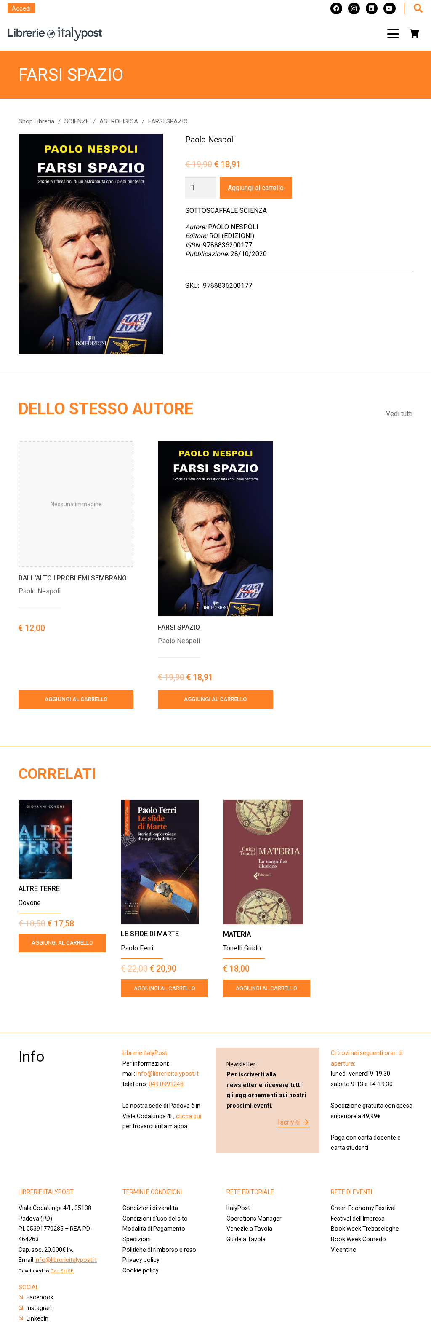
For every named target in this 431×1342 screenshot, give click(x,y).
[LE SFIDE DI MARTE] (164, 862)
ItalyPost (238, 1208)
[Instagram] (354, 8)
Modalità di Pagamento (153, 1228)
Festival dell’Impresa (358, 1218)
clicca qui (188, 1116)
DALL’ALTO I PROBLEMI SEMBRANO (73, 578)
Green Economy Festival (363, 1208)
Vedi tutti (399, 414)
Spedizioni (136, 1239)
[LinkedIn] (372, 8)
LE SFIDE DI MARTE (150, 934)
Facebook (40, 1297)
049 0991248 (166, 1084)
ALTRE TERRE (39, 889)
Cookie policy (140, 1270)
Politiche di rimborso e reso (159, 1249)
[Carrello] (414, 34)
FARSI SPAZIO (179, 627)
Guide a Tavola (246, 1239)
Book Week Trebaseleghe (365, 1228)
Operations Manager (254, 1218)
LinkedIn (37, 1318)
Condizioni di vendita (150, 1208)
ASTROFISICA (118, 121)
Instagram (40, 1307)
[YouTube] (389, 8)
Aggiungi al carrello (256, 188)
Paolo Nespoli (210, 140)
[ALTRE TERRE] (62, 839)
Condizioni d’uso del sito (155, 1218)
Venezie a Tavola (249, 1228)
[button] (393, 34)
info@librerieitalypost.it (167, 1073)
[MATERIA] (267, 862)
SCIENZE (76, 121)
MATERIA (237, 934)
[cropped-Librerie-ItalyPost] (55, 34)
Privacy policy (141, 1259)
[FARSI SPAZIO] (215, 529)
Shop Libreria (36, 121)
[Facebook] (336, 8)
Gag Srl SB (62, 1271)
